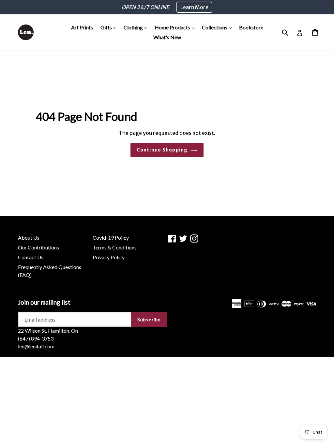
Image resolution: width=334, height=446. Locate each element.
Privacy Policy (109, 257)
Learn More (194, 7)
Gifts (109, 27)
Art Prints (82, 27)
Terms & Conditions (115, 247)
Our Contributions (38, 247)
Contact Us (30, 257)
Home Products (176, 27)
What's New (167, 37)
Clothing (137, 27)
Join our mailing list (44, 302)
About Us (28, 237)
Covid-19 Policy (111, 237)
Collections (218, 27)
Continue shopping (162, 150)
